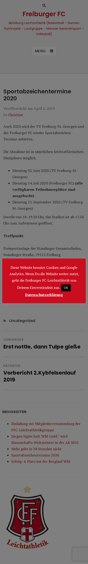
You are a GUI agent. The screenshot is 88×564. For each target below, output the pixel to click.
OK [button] (66, 288)
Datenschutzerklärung (44, 294)
